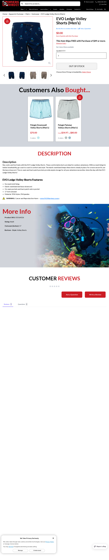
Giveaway (69, 9)
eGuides (62, 9)
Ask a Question (72, 295)
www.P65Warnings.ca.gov (49, 198)
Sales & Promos (33, 9)
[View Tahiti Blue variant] (38, 138)
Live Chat (103, 4)
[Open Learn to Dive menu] (50, 9)
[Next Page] (51, 75)
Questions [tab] (22, 304)
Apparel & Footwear (16, 14)
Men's (27, 14)
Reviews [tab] (7, 304)
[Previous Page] (4, 75)
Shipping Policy (61, 43)
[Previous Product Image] (10, 41)
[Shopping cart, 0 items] (104, 9)
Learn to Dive (44, 9)
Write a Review (95, 295)
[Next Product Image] (45, 41)
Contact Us (77, 9)
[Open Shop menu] (26, 9)
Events (55, 9)
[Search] (22, 4)
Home (5, 14)
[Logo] (11, 6)
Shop (22, 9)
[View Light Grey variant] (66, 138)
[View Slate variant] (69, 138)
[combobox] (52, 4)
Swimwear (35, 14)
